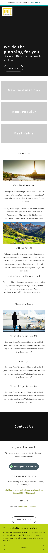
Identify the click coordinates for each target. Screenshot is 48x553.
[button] (38, 507)
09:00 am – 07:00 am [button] (27, 507)
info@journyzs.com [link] (12, 490)
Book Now (13, 68)
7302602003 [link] (30, 493)
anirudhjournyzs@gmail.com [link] (31, 490)
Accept (24, 547)
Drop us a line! (24, 520)
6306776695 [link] (18, 493)
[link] (7, 11)
